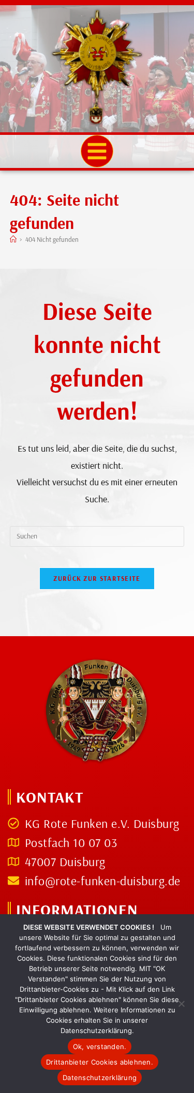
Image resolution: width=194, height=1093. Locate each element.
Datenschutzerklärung (100, 1077)
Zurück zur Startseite (96, 578)
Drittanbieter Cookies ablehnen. (99, 1062)
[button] (97, 151)
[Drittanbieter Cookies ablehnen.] (181, 1003)
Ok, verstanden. (100, 1046)
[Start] (13, 239)
